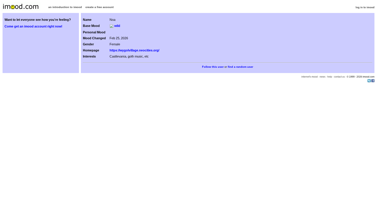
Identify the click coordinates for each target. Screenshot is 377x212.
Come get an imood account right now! (33, 26)
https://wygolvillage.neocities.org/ (134, 50)
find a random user (240, 66)
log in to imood (365, 7)
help (329, 76)
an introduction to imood (65, 7)
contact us (339, 76)
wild (116, 25)
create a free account (99, 7)
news (322, 76)
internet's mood (309, 76)
